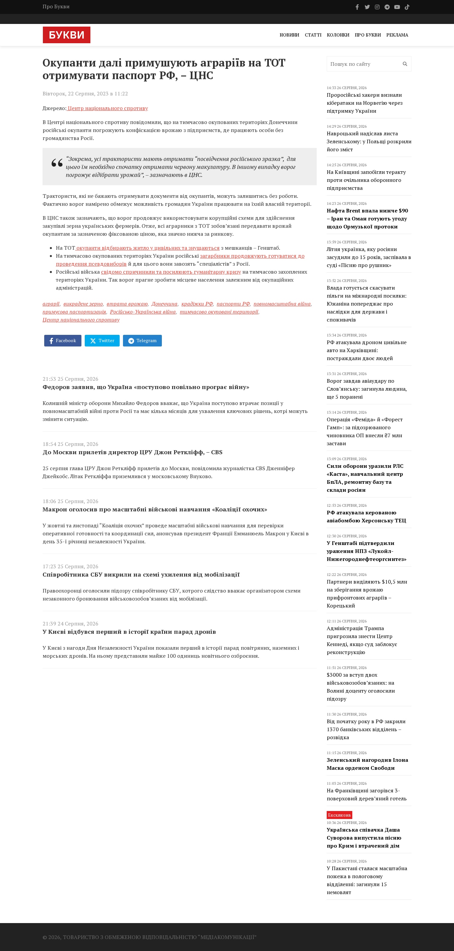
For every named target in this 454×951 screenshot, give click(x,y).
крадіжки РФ (197, 303)
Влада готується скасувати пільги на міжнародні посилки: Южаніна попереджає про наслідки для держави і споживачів (366, 303)
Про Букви (56, 6)
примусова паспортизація (74, 311)
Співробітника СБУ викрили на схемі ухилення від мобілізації (141, 574)
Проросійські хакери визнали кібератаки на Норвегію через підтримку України (364, 102)
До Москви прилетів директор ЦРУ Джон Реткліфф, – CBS (133, 452)
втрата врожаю (127, 303)
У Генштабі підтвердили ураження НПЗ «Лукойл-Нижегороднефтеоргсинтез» (366, 551)
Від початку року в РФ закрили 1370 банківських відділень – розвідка (366, 729)
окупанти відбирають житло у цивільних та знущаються (147, 247)
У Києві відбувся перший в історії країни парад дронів (129, 631)
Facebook (65, 340)
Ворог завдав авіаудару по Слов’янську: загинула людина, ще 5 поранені (367, 388)
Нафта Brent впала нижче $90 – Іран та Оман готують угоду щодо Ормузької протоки (367, 218)
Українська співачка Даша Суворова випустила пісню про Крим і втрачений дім (364, 837)
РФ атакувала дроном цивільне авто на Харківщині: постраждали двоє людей (366, 350)
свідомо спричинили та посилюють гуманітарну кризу (171, 271)
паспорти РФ (233, 303)
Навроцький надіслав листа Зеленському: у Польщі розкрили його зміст (369, 141)
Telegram (146, 340)
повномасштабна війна (282, 303)
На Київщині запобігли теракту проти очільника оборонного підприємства (366, 180)
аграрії (51, 303)
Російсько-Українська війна (143, 311)
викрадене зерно (83, 303)
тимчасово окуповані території (219, 311)
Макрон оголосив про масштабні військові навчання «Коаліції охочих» (155, 509)
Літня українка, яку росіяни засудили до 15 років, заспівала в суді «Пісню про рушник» (369, 257)
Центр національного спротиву (81, 319)
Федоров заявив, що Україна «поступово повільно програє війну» (146, 387)
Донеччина (164, 303)
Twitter (106, 340)
